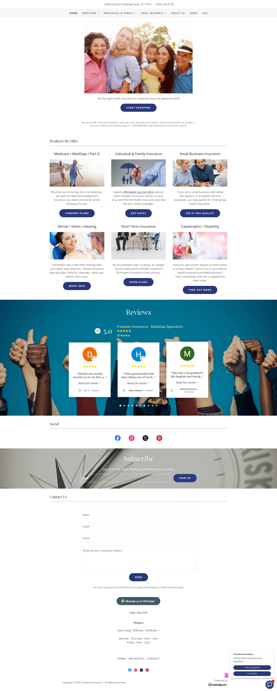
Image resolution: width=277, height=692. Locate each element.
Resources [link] (137, 658)
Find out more (200, 289)
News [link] (194, 13)
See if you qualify (200, 213)
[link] (89, 383)
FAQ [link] (205, 13)
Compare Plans (77, 213)
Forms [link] (121, 658)
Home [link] (73, 13)
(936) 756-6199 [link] (165, 4)
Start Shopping (138, 107)
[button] (90, 13)
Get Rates (138, 213)
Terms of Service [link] (169, 587)
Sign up (185, 478)
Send (138, 577)
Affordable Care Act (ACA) (138, 192)
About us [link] (178, 13)
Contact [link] (153, 658)
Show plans (138, 282)
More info (77, 286)
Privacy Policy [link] (150, 587)
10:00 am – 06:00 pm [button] (144, 630)
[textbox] (125, 478)
